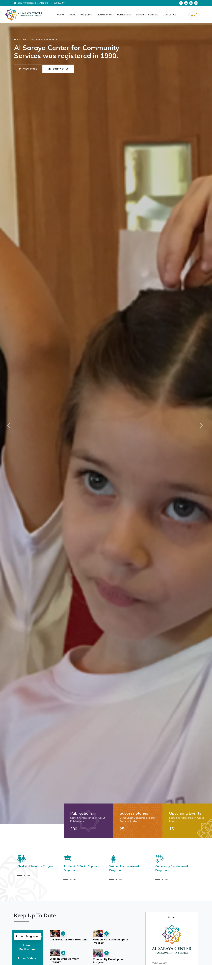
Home (60, 14)
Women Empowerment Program (65, 960)
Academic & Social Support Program (110, 941)
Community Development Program (109, 961)
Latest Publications (27, 947)
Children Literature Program (68, 939)
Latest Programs (27, 936)
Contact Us (169, 14)
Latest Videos (27, 958)
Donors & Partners (147, 14)
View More (30, 50)
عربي (194, 14)
